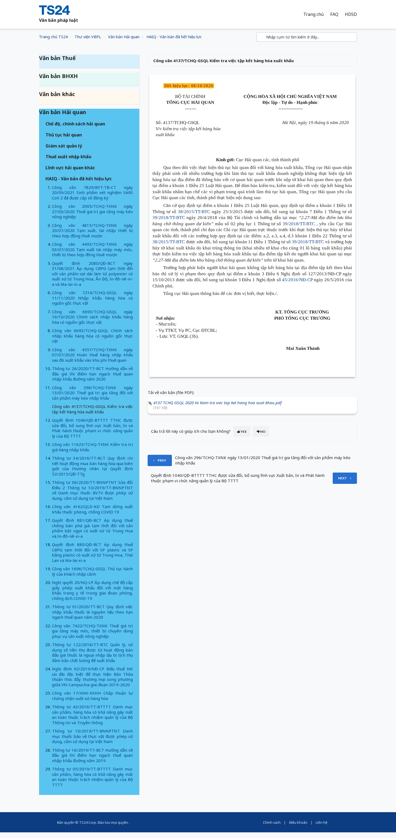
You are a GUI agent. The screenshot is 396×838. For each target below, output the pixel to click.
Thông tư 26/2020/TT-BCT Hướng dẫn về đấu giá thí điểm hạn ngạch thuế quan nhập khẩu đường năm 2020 (92, 374)
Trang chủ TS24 (53, 36)
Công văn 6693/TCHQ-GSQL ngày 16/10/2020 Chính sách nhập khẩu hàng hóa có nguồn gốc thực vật (92, 317)
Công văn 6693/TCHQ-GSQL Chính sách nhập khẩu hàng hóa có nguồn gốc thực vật (92, 336)
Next (342, 478)
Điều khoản (298, 822)
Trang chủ (313, 14)
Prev (162, 460)
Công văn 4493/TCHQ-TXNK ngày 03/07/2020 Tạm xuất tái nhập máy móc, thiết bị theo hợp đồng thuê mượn (92, 249)
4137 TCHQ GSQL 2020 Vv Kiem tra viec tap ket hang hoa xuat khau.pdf (217, 402)
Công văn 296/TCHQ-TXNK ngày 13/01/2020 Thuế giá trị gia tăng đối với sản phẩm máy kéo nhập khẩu (92, 393)
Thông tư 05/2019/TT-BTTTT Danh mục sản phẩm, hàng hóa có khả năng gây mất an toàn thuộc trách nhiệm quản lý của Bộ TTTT (92, 776)
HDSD (351, 14)
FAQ (334, 14)
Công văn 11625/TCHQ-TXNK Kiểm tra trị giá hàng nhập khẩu (92, 447)
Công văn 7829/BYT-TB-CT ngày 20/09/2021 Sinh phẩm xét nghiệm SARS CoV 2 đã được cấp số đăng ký (92, 192)
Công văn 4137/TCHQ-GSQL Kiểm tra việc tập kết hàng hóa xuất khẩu (92, 409)
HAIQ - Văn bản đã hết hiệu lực (174, 36)
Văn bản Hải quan (124, 36)
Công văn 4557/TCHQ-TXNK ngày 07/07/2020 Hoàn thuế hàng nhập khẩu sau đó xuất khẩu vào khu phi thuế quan (92, 355)
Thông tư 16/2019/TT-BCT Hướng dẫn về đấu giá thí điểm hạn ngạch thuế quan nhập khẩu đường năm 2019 (92, 755)
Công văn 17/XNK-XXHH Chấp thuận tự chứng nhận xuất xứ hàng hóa (92, 695)
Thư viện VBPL (88, 36)
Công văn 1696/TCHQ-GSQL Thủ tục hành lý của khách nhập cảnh (92, 571)
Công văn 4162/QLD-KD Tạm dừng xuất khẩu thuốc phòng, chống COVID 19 (92, 509)
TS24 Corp (87, 822)
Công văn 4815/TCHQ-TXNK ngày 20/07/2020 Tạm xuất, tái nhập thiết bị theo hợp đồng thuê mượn (92, 230)
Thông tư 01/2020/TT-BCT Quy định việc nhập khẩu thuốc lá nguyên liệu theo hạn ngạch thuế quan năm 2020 (92, 612)
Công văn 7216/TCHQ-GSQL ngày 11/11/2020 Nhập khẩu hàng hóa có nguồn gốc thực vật (92, 298)
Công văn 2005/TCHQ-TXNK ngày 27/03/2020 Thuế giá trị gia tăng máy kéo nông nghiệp (92, 211)
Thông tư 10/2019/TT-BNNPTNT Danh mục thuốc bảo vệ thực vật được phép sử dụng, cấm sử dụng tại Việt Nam (92, 736)
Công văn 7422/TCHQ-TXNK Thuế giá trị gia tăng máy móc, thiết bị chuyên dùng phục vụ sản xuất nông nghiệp (92, 631)
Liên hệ (321, 822)
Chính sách (272, 822)
